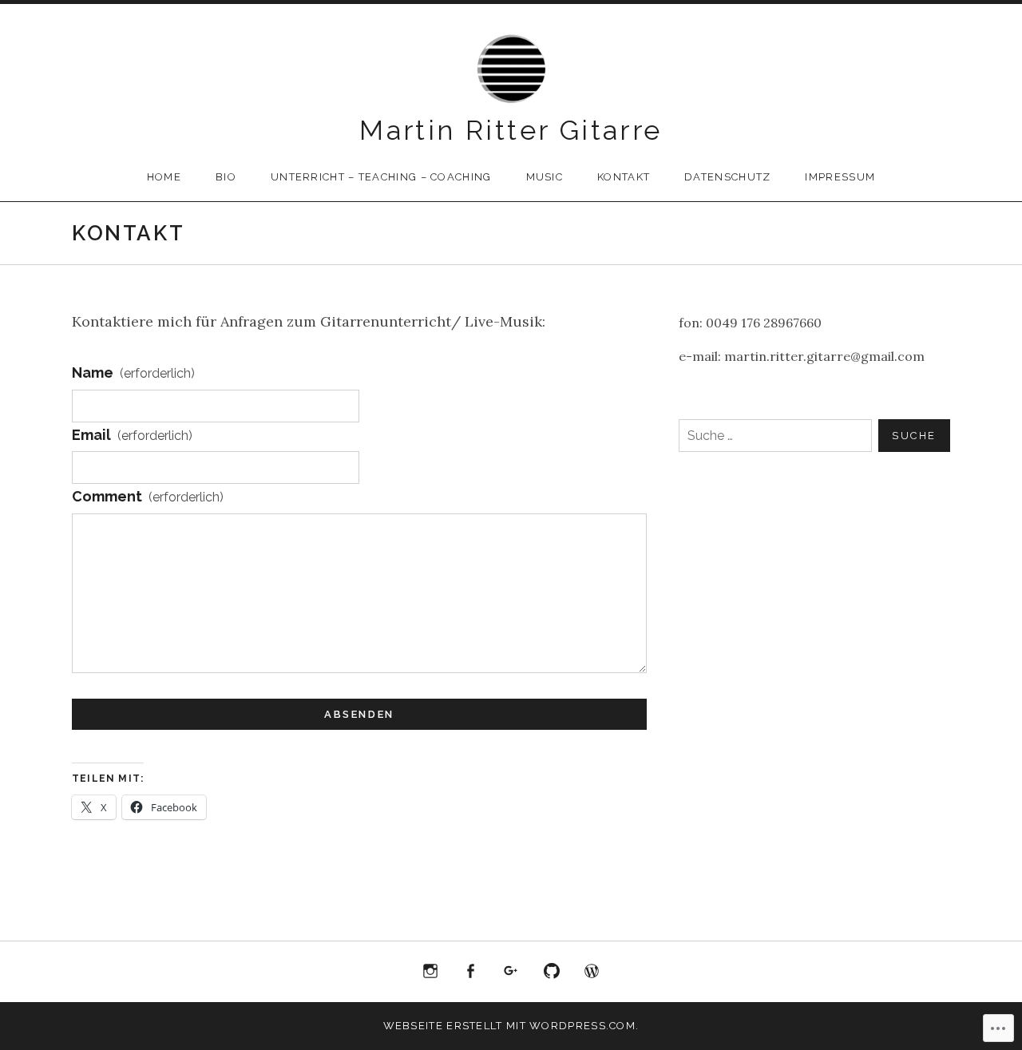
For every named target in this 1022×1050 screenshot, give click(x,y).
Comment (148, 496)
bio (226, 177)
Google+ (511, 971)
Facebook (471, 971)
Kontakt (623, 177)
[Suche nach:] (814, 435)
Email (132, 434)
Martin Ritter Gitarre (510, 130)
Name (133, 372)
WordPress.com (591, 971)
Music (545, 177)
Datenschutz (727, 177)
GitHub (551, 971)
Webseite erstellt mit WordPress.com (509, 1026)
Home (164, 177)
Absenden (359, 714)
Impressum (840, 177)
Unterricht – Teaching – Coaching (381, 177)
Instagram (430, 971)
